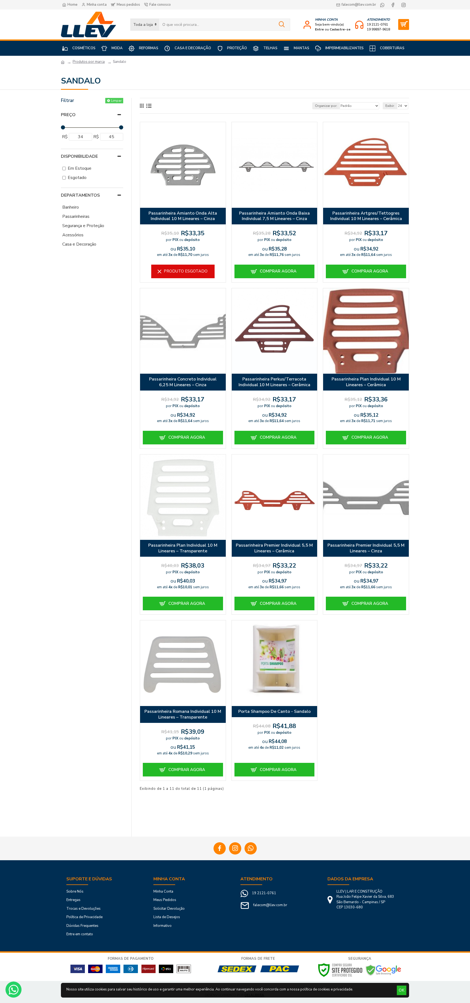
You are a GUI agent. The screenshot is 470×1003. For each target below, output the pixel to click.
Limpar (116, 100)
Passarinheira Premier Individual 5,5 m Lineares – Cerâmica (274, 548)
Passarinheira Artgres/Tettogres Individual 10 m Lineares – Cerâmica (366, 216)
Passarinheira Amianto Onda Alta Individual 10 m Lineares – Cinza (183, 216)
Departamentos (80, 195)
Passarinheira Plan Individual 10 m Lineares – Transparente (182, 548)
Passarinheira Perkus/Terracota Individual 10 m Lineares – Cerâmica (274, 382)
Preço (68, 115)
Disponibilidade (79, 156)
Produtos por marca (89, 61)
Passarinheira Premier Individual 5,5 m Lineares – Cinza (365, 548)
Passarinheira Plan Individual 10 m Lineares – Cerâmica (366, 382)
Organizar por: (326, 106)
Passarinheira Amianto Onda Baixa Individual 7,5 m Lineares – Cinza (274, 216)
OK (401, 990)
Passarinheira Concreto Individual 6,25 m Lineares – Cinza (183, 382)
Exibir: (390, 106)
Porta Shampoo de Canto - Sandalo (274, 711)
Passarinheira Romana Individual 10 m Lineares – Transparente (182, 714)
